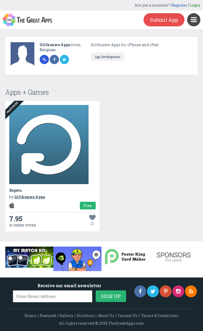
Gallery (66, 315)
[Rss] (191, 291)
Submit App (164, 20)
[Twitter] (153, 291)
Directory (85, 315)
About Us (106, 315)
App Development (107, 57)
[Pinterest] (166, 291)
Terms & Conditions (159, 315)
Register (179, 5)
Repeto (15, 190)
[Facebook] (140, 291)
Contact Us (128, 315)
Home (30, 315)
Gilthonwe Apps (55, 44)
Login (195, 5)
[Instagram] (178, 291)
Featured (48, 315)
